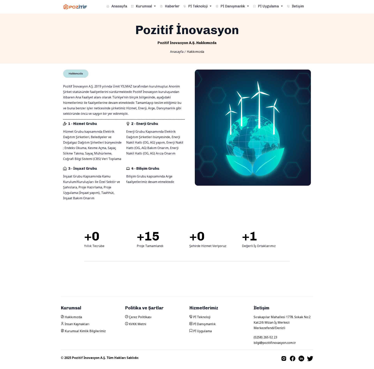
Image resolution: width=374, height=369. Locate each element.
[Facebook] (292, 358)
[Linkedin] (301, 358)
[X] (310, 358)
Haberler (172, 6)
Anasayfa (119, 6)
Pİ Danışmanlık (233, 6)
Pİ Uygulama (268, 6)
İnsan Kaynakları (76, 324)
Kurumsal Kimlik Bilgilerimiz (85, 331)
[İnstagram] (284, 358)
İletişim (297, 6)
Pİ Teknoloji (197, 6)
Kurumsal (144, 6)
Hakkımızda (73, 317)
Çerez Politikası (140, 317)
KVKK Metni (137, 324)
